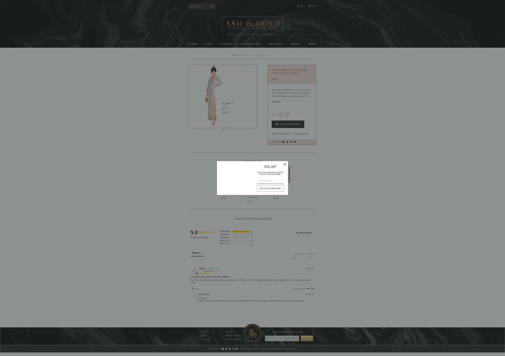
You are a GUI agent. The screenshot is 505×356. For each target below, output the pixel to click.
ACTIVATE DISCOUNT (270, 188)
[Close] (285, 164)
